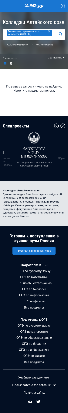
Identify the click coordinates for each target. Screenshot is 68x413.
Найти (62, 34)
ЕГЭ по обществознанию (34, 283)
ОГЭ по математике (34, 331)
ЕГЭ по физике (34, 301)
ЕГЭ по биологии (34, 289)
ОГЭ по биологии (34, 343)
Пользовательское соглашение (34, 385)
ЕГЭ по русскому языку (34, 271)
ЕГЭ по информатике (34, 295)
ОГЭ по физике (34, 355)
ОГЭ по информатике (34, 349)
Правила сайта (34, 392)
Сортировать (55, 57)
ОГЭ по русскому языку (34, 325)
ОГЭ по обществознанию (34, 337)
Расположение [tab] (44, 44)
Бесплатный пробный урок (34, 250)
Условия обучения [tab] (17, 44)
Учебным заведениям (33, 377)
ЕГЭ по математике (34, 277)
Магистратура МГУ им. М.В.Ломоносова (34, 153)
